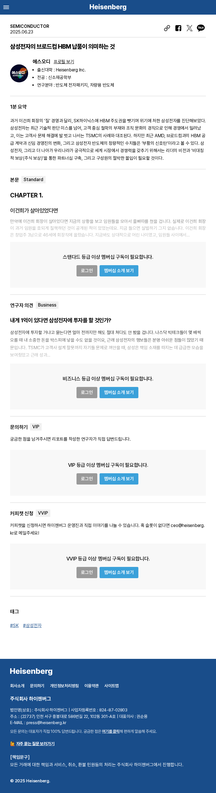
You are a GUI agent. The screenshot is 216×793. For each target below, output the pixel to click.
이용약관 (91, 685)
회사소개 (17, 685)
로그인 (87, 270)
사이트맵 (111, 685)
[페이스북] (178, 28)
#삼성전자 (32, 625)
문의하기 (37, 685)
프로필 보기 (64, 61)
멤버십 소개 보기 (119, 270)
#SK (14, 625)
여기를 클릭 (111, 731)
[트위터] (189, 28)
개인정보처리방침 (64, 685)
